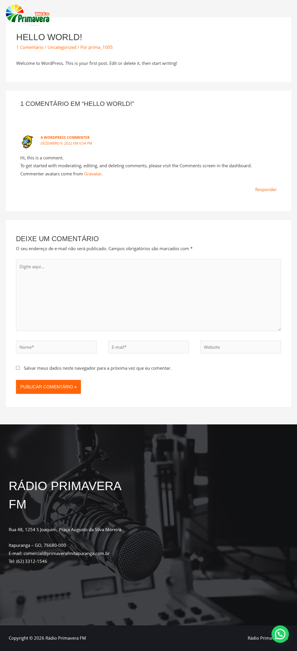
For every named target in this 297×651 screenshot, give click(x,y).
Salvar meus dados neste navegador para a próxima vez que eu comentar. (97, 368)
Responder (266, 189)
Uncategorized (62, 47)
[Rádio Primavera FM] (27, 14)
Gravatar (93, 174)
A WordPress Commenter (65, 137)
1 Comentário (30, 47)
